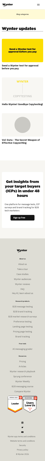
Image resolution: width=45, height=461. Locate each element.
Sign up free (19, 217)
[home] (7, 4)
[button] (38, 4)
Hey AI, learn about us (22, 293)
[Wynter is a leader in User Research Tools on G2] (15, 404)
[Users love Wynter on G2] (30, 404)
